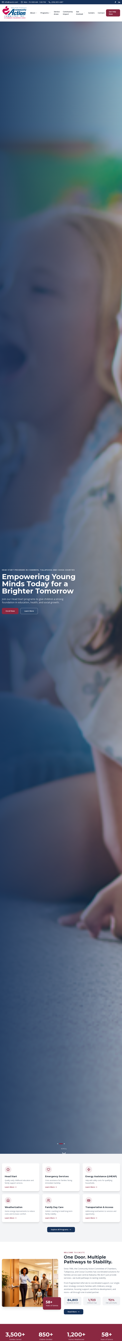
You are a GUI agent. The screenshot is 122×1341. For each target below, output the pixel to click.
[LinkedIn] (119, 2)
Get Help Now (112, 13)
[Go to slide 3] (63, 1143)
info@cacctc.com (11, 2)
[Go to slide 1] (57, 1143)
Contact (101, 13)
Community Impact (68, 13)
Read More (72, 1312)
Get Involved (79, 13)
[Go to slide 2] (59, 1143)
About (32, 13)
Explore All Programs (59, 1229)
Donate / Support (32, 611)
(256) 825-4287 (57, 2)
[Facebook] (115, 2)
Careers (91, 13)
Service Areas (57, 13)
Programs (45, 13)
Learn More (54, 611)
